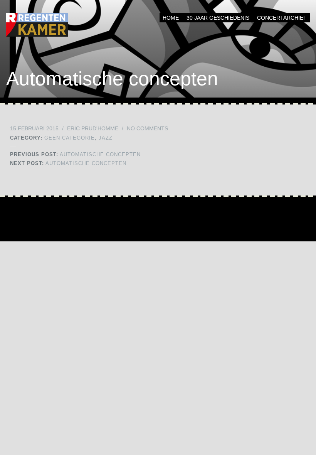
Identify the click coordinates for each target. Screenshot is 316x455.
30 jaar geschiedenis (218, 18)
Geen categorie (69, 138)
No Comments (147, 128)
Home (171, 18)
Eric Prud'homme (92, 128)
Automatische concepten (75, 154)
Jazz (106, 138)
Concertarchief (282, 18)
